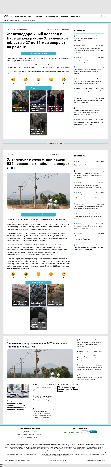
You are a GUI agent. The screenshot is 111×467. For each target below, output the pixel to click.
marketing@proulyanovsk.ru (29, 434)
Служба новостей (64, 29)
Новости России (80, 45)
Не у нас (78, 36)
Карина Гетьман (64, 154)
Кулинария (79, 108)
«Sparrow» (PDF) (66, 455)
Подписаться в (38, 53)
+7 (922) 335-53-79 (68, 450)
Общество (78, 57)
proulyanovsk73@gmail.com (45, 450)
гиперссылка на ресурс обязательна (51, 444)
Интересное (82, 339)
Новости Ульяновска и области (19, 29)
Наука (11, 154)
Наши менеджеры (29, 437)
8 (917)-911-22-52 (29, 431)
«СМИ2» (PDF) (57, 455)
